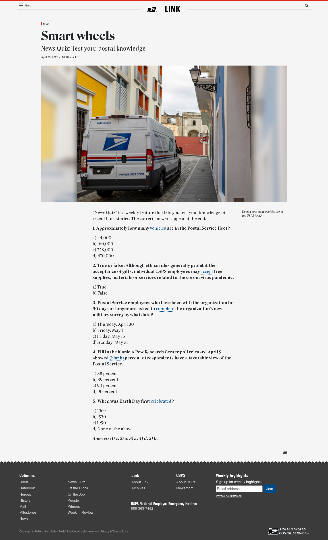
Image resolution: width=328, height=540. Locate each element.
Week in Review (80, 512)
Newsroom (184, 488)
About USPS (186, 481)
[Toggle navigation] (21, 5)
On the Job (76, 494)
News (46, 24)
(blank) (117, 358)
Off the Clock (78, 488)
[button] (305, 5)
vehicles (158, 228)
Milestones (28, 512)
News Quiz (76, 481)
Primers (74, 506)
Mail (22, 506)
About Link (139, 481)
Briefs (24, 481)
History (25, 500)
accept (207, 271)
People (73, 500)
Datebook (27, 488)
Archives (138, 488)
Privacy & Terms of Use (114, 531)
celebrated (161, 401)
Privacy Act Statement (229, 496)
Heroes (25, 494)
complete (165, 308)
